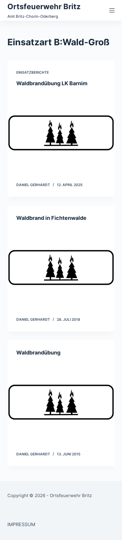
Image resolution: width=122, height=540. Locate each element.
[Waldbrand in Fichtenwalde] (61, 267)
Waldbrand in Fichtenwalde (51, 218)
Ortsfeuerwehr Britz (44, 6)
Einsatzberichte (32, 72)
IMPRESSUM (21, 524)
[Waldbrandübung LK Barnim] (61, 133)
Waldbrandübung (38, 352)
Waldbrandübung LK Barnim (51, 83)
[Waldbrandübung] (61, 402)
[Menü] (112, 10)
